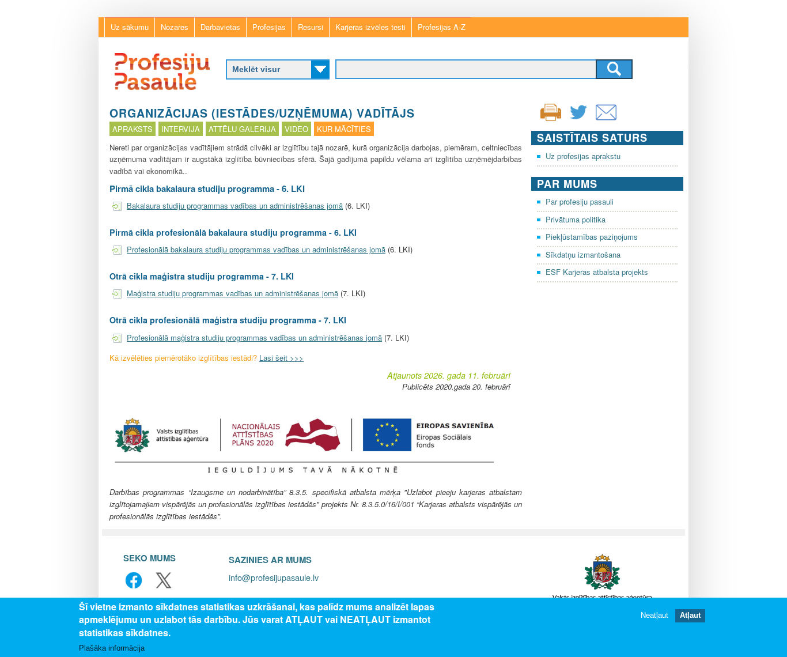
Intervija (180, 128)
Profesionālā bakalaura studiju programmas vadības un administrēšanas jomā (256, 249)
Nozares (174, 26)
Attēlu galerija (242, 128)
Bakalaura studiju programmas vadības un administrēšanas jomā (235, 205)
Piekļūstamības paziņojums (592, 236)
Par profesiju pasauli (580, 201)
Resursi (310, 26)
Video (296, 128)
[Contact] (606, 119)
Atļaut (690, 615)
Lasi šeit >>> (281, 357)
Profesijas (269, 26)
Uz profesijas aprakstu (583, 155)
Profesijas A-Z (442, 26)
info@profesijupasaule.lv (274, 577)
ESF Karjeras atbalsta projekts (597, 271)
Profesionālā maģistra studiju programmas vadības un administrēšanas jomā (254, 337)
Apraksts (132, 128)
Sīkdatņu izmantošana (583, 254)
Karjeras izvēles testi (370, 26)
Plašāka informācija (112, 648)
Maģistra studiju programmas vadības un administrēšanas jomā (232, 293)
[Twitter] (578, 119)
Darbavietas (220, 26)
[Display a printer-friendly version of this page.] (550, 110)
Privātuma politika (576, 219)
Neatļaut (654, 615)
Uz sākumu (130, 26)
